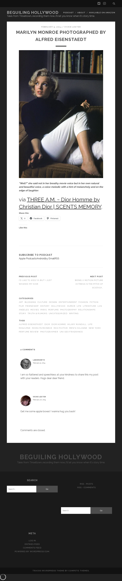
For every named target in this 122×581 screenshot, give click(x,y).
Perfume (53, 310)
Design (53, 302)
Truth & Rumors (37, 313)
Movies (34, 310)
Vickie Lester (72, 27)
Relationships (86, 310)
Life (79, 306)
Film (21, 306)
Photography (68, 310)
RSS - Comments (86, 487)
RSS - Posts (86, 484)
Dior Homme (58, 324)
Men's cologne (78, 328)
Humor (71, 306)
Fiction (94, 302)
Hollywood (58, 306)
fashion (83, 302)
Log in (32, 540)
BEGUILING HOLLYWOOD (33, 12)
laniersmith (39, 360)
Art (21, 302)
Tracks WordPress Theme (48, 571)
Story (22, 313)
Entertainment (68, 302)
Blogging (30, 302)
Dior (47, 324)
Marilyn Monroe (42, 328)
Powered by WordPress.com (32, 551)
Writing (74, 313)
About (81, 12)
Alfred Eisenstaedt (31, 324)
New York (95, 328)
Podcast (68, 12)
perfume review (29, 332)
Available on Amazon (102, 12)
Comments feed (32, 548)
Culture (42, 302)
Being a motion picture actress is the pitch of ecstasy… (89, 284)
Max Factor (61, 328)
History (45, 306)
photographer (49, 332)
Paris (43, 310)
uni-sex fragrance (71, 332)
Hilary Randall (76, 324)
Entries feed (32, 544)
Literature (89, 306)
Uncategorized (58, 313)
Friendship (32, 306)
